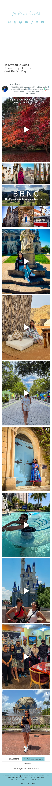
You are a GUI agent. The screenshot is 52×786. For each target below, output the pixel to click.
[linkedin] (37, 22)
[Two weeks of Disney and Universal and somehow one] (26, 525)
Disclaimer (30, 778)
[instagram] (9, 22)
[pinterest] (20, 22)
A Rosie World (26, 14)
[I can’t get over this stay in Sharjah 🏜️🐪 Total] (26, 327)
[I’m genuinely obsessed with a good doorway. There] (26, 459)
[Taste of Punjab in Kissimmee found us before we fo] (26, 656)
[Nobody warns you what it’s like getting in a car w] (26, 590)
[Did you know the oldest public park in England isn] (26, 261)
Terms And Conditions (30, 779)
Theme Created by (26, 783)
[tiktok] (32, 22)
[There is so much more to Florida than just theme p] (26, 393)
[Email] (42, 22)
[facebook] (15, 22)
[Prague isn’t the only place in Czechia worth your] (26, 195)
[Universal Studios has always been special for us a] (26, 722)
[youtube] (26, 22)
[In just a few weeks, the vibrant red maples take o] (26, 129)
